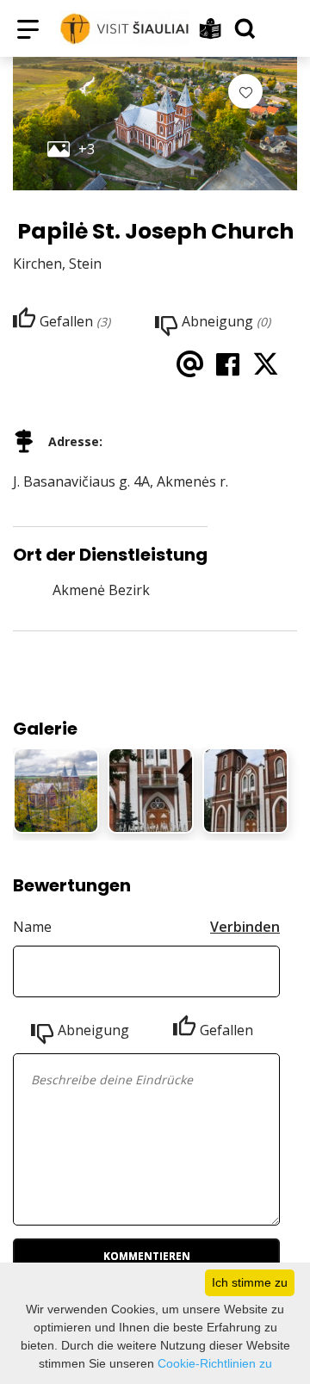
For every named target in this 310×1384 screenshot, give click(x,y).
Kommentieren (146, 1256)
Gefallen (226, 1030)
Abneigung (93, 1030)
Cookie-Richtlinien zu (215, 1363)
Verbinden (245, 926)
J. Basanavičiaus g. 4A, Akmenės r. (120, 481)
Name (32, 926)
